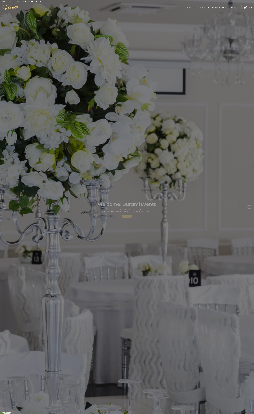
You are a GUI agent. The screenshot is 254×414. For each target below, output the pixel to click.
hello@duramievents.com (43, 1)
